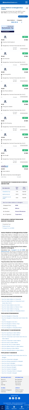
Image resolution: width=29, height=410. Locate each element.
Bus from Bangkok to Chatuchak (10, 316)
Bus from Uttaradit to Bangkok (9, 373)
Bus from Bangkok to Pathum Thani (10, 323)
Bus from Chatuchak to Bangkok (10, 359)
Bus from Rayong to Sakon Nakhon (10, 348)
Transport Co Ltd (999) (8, 228)
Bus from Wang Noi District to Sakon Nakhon (13, 350)
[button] (7, 28)
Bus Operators (18, 379)
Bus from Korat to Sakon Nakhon (10, 342)
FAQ (2, 383)
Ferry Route (18, 383)
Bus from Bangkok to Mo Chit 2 (9, 322)
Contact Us (4, 381)
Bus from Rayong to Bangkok (9, 367)
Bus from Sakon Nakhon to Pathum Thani (12, 307)
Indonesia (3, 391)
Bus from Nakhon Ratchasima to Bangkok (12, 365)
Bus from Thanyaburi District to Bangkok (12, 371)
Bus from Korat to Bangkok (8, 363)
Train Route (18, 384)
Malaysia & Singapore (6, 390)
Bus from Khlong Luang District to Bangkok (12, 361)
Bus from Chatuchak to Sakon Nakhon (11, 340)
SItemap (3, 384)
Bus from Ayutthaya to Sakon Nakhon (11, 333)
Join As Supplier (19, 391)
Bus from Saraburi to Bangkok (9, 369)
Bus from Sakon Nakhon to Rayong (10, 309)
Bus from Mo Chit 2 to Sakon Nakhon (11, 344)
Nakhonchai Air (6, 194)
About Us (3, 379)
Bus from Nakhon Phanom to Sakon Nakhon (12, 346)
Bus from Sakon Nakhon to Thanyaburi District (13, 311)
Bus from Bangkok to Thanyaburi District (12, 327)
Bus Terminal (18, 381)
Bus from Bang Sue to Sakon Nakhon (11, 335)
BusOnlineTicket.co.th (21, 403)
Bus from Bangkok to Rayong (9, 325)
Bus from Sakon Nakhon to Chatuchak (11, 299)
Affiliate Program (19, 390)
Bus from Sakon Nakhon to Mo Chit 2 (11, 305)
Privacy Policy (10, 404)
